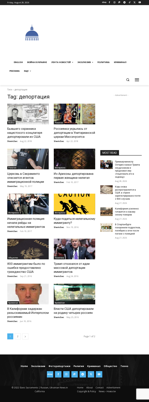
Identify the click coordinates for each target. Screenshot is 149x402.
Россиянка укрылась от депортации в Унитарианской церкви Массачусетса (74, 132)
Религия (59, 122)
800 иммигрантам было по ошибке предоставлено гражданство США (26, 268)
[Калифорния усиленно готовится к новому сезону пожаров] (106, 211)
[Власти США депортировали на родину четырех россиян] (74, 294)
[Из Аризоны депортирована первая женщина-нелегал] (74, 159)
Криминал (13, 302)
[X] (134, 3)
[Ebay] (104, 3)
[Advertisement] (103, 32)
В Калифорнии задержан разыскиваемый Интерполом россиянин (28, 313)
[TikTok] (130, 3)
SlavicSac (12, 141)
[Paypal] (119, 3)
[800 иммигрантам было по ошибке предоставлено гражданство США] (28, 249)
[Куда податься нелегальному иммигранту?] (74, 204)
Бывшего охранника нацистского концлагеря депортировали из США (24, 132)
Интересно (60, 167)
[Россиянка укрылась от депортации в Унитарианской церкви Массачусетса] (74, 114)
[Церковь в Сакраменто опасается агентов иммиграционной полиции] (28, 159)
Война (11, 122)
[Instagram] (114, 3)
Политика (59, 257)
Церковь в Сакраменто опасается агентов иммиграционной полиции (25, 177)
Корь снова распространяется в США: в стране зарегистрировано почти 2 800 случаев (127, 192)
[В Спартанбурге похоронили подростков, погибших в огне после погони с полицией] (106, 227)
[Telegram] (124, 3)
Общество (13, 257)
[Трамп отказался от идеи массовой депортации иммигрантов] (74, 249)
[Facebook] (109, 3)
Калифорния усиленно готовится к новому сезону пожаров (127, 211)
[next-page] (25, 336)
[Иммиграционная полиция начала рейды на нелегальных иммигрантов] (28, 204)
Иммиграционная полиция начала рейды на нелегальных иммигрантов (26, 222)
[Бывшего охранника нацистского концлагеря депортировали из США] (28, 114)
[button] (127, 79)
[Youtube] (140, 3)
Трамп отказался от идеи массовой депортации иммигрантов (72, 268)
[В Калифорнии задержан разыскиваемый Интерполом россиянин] (28, 294)
